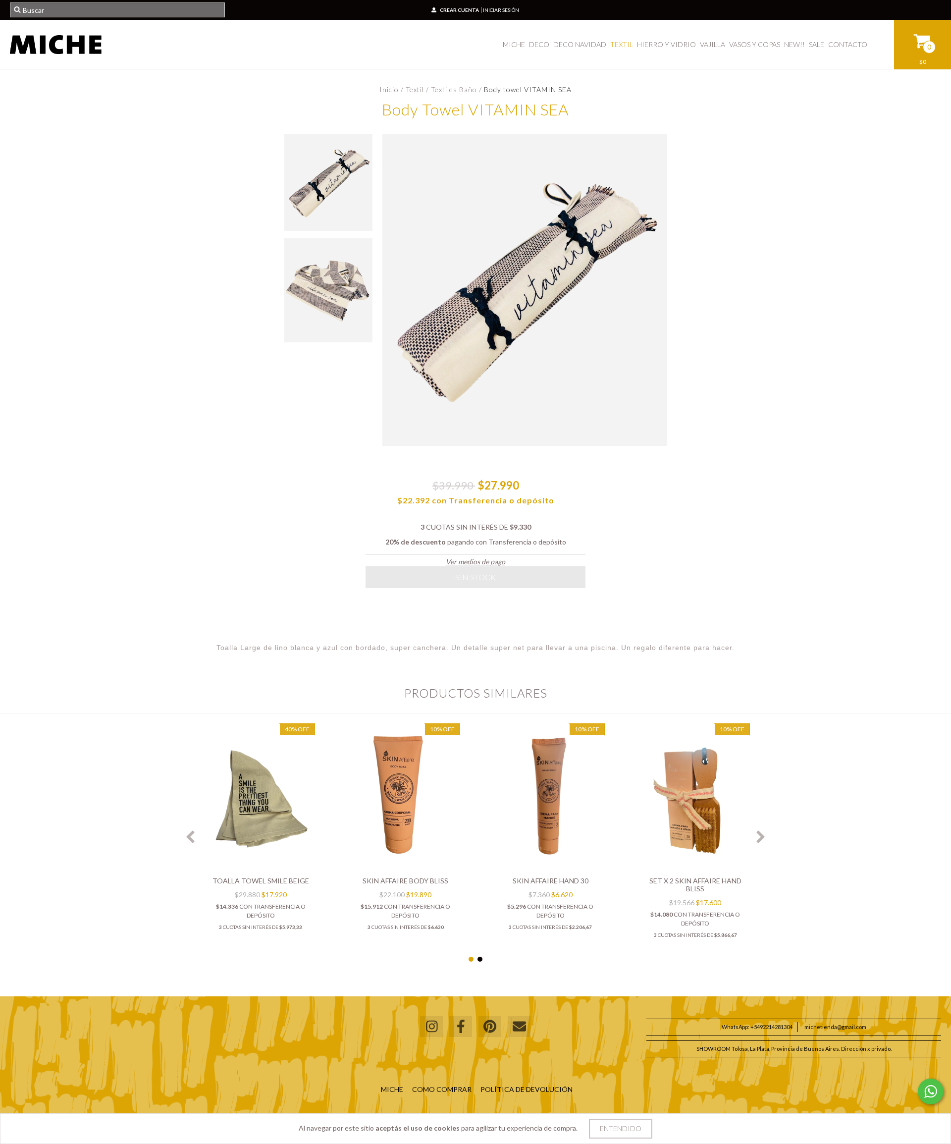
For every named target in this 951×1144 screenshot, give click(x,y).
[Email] (519, 1026)
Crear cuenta (459, 10)
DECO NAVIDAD (579, 44)
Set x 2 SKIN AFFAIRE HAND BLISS (695, 884)
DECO (539, 44)
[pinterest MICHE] (489, 1026)
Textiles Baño (454, 89)
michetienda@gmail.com (835, 1027)
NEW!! (794, 44)
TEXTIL (621, 44)
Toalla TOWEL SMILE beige (260, 880)
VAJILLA (712, 44)
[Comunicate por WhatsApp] (931, 1091)
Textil (415, 89)
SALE (816, 44)
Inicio (389, 89)
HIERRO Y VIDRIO (666, 44)
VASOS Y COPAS (754, 44)
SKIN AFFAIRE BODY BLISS (405, 880)
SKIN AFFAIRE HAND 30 (550, 880)
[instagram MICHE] (431, 1026)
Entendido (620, 1128)
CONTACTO (847, 44)
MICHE (514, 44)
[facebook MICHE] (460, 1026)
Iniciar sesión (501, 10)
